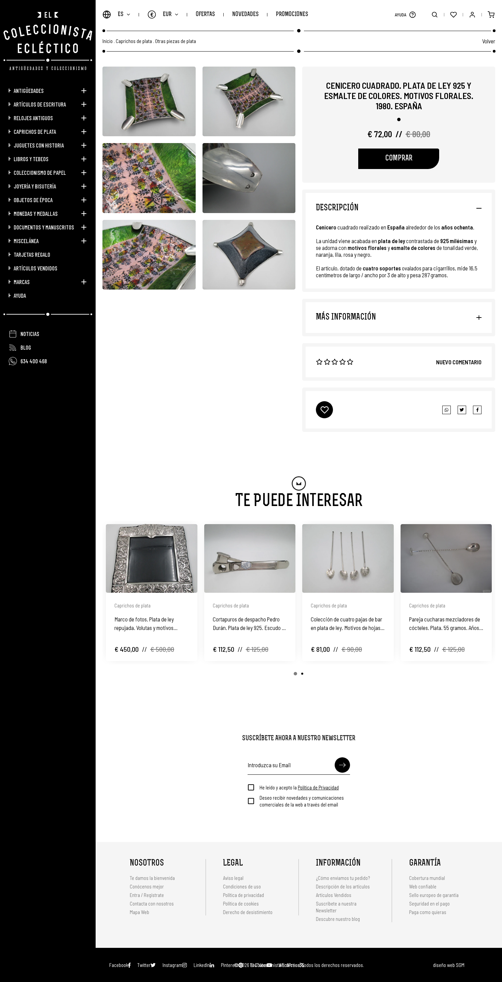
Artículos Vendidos (35, 268)
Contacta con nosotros (152, 903)
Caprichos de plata (35, 131)
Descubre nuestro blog (338, 919)
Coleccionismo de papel (40, 172)
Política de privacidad (243, 895)
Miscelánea (26, 240)
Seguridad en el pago (429, 903)
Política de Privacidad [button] (318, 787)
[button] (412, 14)
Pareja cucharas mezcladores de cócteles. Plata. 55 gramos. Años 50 (444, 624)
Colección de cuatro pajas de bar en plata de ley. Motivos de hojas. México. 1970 (346, 624)
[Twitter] (477, 410)
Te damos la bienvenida (152, 878)
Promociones (292, 14)
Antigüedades (29, 90)
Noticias (29, 333)
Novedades (245, 14)
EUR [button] (161, 14)
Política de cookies (241, 903)
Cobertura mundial (427, 878)
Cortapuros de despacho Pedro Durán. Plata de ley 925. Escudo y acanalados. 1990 (248, 624)
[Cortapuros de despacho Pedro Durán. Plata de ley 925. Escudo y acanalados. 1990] (250, 558)
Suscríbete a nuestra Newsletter (336, 906)
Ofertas (205, 14)
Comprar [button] (399, 159)
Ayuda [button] (20, 295)
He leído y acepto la (299, 787)
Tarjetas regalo (32, 254)
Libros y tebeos (31, 158)
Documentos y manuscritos (44, 227)
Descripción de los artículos (343, 886)
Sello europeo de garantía (434, 895)
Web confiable (422, 886)
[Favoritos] (453, 14)
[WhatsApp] (446, 410)
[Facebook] (462, 410)
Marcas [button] (22, 281)
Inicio (107, 41)
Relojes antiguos (33, 117)
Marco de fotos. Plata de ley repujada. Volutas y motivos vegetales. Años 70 (144, 624)
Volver (488, 41)
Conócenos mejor (147, 886)
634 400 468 (33, 360)
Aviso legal (233, 878)
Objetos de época (33, 199)
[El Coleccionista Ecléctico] (47, 41)
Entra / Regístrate (147, 895)
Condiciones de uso (242, 886)
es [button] (120, 14)
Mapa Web (139, 912)
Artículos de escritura (40, 104)
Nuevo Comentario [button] (459, 362)
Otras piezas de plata (175, 41)
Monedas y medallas (36, 213)
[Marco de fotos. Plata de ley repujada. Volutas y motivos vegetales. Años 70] (151, 558)
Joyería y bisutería (35, 186)
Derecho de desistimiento (248, 912)
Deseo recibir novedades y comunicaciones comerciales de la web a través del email (302, 801)
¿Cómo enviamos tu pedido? (343, 878)
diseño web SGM (448, 965)
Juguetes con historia (39, 145)
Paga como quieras (427, 912)
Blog (25, 347)
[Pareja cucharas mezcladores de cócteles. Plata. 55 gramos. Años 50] (446, 558)
